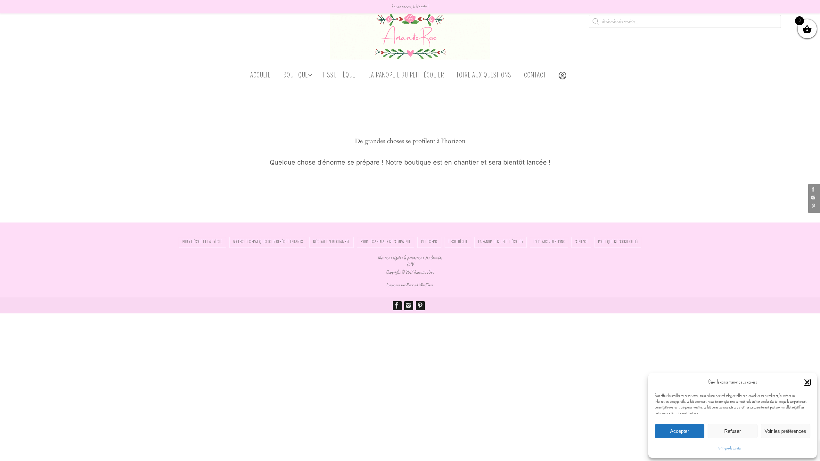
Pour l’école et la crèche (202, 242)
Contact (581, 242)
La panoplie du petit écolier (500, 242)
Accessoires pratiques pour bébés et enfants (268, 242)
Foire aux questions (549, 242)
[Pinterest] (813, 206)
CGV (410, 265)
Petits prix (429, 242)
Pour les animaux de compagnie (385, 242)
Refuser (732, 431)
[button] (807, 382)
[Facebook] (813, 189)
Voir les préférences (785, 431)
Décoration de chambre (331, 242)
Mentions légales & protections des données (410, 258)
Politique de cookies (729, 448)
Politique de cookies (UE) (618, 242)
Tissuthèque (458, 242)
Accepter (679, 431)
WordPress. (426, 284)
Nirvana (410, 284)
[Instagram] (813, 197)
